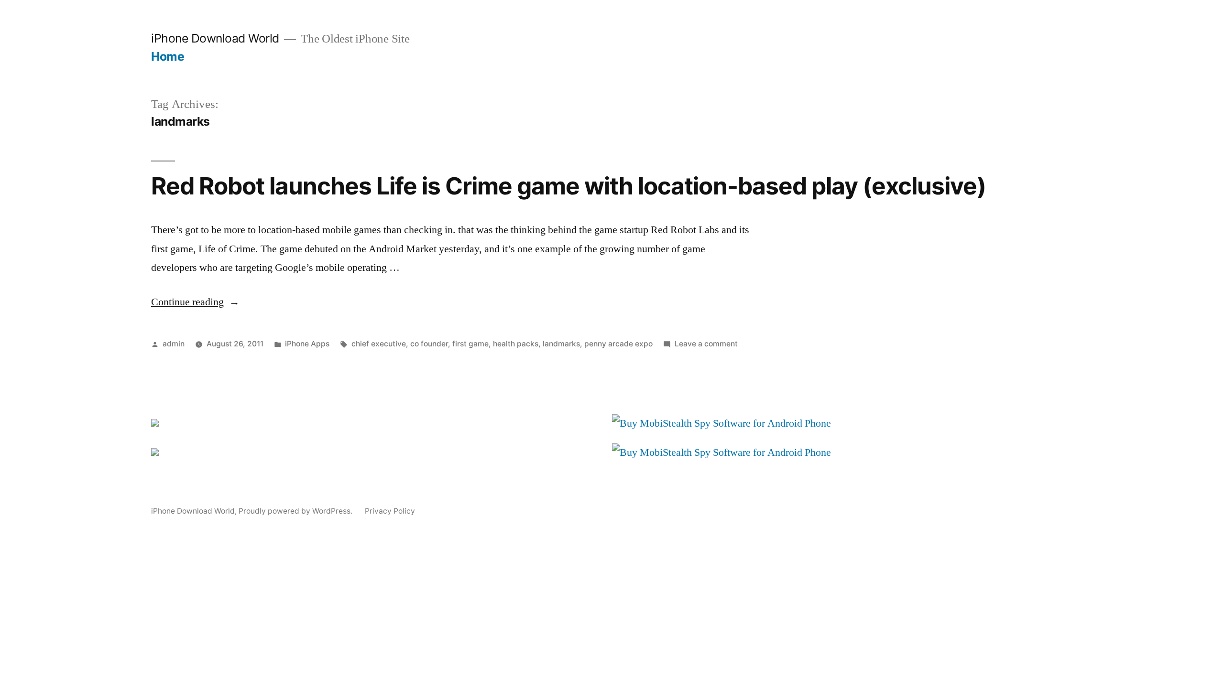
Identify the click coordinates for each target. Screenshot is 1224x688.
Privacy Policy (390, 511)
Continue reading (195, 302)
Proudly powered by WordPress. (296, 511)
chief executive (378, 343)
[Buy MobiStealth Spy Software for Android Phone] (721, 423)
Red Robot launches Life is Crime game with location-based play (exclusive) (568, 186)
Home (167, 56)
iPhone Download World (215, 38)
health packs (515, 343)
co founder (429, 343)
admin (174, 343)
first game (470, 343)
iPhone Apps (307, 343)
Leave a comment (706, 343)
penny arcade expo (618, 343)
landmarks (561, 343)
